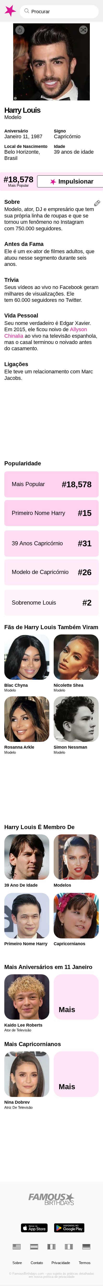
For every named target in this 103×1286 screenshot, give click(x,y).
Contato (37, 1263)
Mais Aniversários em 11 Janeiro (48, 967)
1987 (36, 136)
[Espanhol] (34, 1246)
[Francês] (51, 1246)
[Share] (19, 30)
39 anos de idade (74, 152)
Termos (85, 1263)
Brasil (10, 158)
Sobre (17, 1263)
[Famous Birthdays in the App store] (34, 1227)
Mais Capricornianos (32, 1044)
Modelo (12, 117)
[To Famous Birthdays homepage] (9, 11)
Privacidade (61, 1263)
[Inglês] (17, 1246)
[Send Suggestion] (97, 204)
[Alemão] (86, 1246)
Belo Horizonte (21, 152)
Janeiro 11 (16, 136)
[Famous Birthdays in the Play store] (69, 1227)
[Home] (51, 1199)
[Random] (83, 30)
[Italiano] (69, 1246)
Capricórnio (67, 136)
